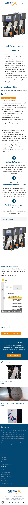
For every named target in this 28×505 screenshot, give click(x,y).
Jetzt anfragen (14, 355)
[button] (22, 3)
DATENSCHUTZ (15, 498)
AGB (22, 498)
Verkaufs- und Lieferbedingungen (14, 500)
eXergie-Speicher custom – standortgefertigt (12, 403)
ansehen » (2, 383)
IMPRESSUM (6, 498)
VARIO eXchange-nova (6, 381)
